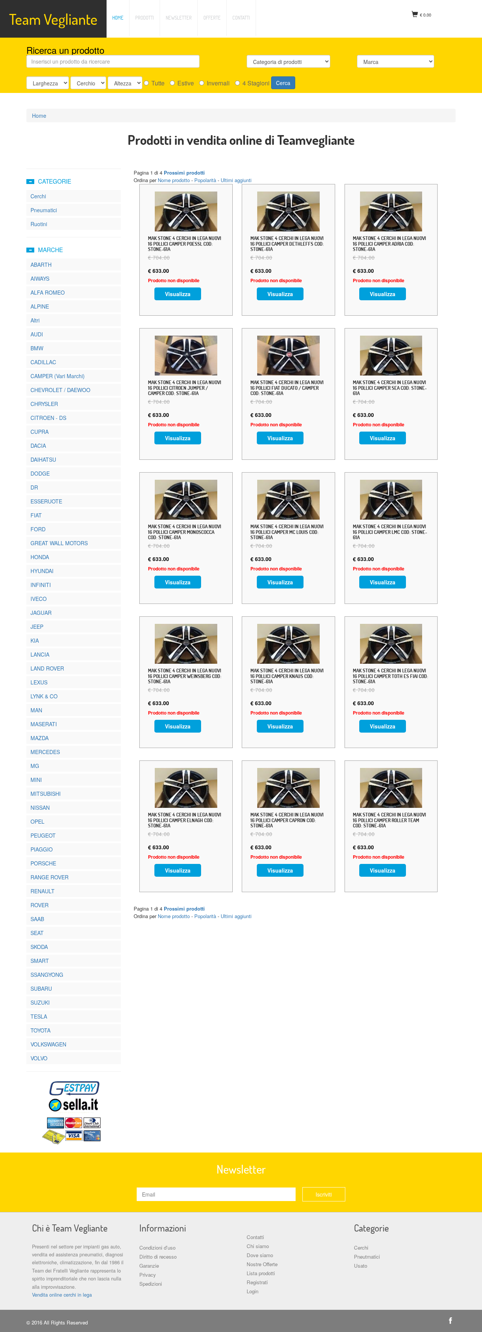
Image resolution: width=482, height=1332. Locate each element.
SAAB (37, 919)
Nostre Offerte (262, 1264)
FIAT (36, 515)
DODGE (40, 473)
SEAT (37, 933)
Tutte (158, 83)
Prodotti (144, 17)
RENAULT (43, 891)
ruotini (39, 224)
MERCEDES (45, 752)
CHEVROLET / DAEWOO (60, 390)
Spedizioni (150, 1283)
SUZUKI (40, 1002)
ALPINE (40, 306)
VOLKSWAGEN (48, 1044)
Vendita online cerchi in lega (62, 1294)
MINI (36, 779)
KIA (35, 640)
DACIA (38, 445)
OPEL (37, 821)
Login (252, 1291)
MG (35, 765)
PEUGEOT (43, 835)
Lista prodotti (261, 1273)
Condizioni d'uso (157, 1247)
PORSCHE (43, 863)
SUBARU (41, 988)
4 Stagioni (256, 83)
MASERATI (44, 724)
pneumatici (44, 210)
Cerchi (361, 1247)
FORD (38, 529)
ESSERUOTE (46, 501)
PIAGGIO (42, 849)
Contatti (241, 17)
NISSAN (40, 807)
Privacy (147, 1274)
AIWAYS (40, 278)
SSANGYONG (47, 974)
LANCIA (40, 654)
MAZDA (40, 738)
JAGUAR (41, 612)
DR (34, 487)
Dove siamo (260, 1255)
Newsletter (179, 17)
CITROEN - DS (48, 417)
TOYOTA (40, 1030)
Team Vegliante (53, 19)
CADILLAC (43, 362)
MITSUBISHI (46, 793)
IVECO (39, 598)
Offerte (212, 17)
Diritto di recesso (158, 1256)
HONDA (40, 557)
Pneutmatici (367, 1256)
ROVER (40, 905)
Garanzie (149, 1265)
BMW (37, 348)
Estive (185, 83)
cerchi (38, 196)
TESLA (39, 1016)
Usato (360, 1265)
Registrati (257, 1282)
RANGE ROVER (50, 877)
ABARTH (41, 264)
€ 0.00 (425, 15)
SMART (40, 960)
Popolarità (205, 180)
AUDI (37, 334)
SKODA (39, 946)
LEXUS (39, 682)
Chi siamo (258, 1246)
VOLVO (39, 1058)
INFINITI (41, 584)
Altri (35, 320)
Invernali (218, 83)
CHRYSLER (44, 404)
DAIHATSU (43, 459)
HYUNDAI (42, 571)
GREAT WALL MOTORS (59, 543)
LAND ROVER (47, 668)
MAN (36, 710)
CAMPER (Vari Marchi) (58, 376)
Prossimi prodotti (184, 172)
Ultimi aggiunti (236, 180)
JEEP (37, 626)
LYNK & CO (44, 696)
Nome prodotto (174, 180)
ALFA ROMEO (48, 292)
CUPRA (40, 431)
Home (118, 17)
